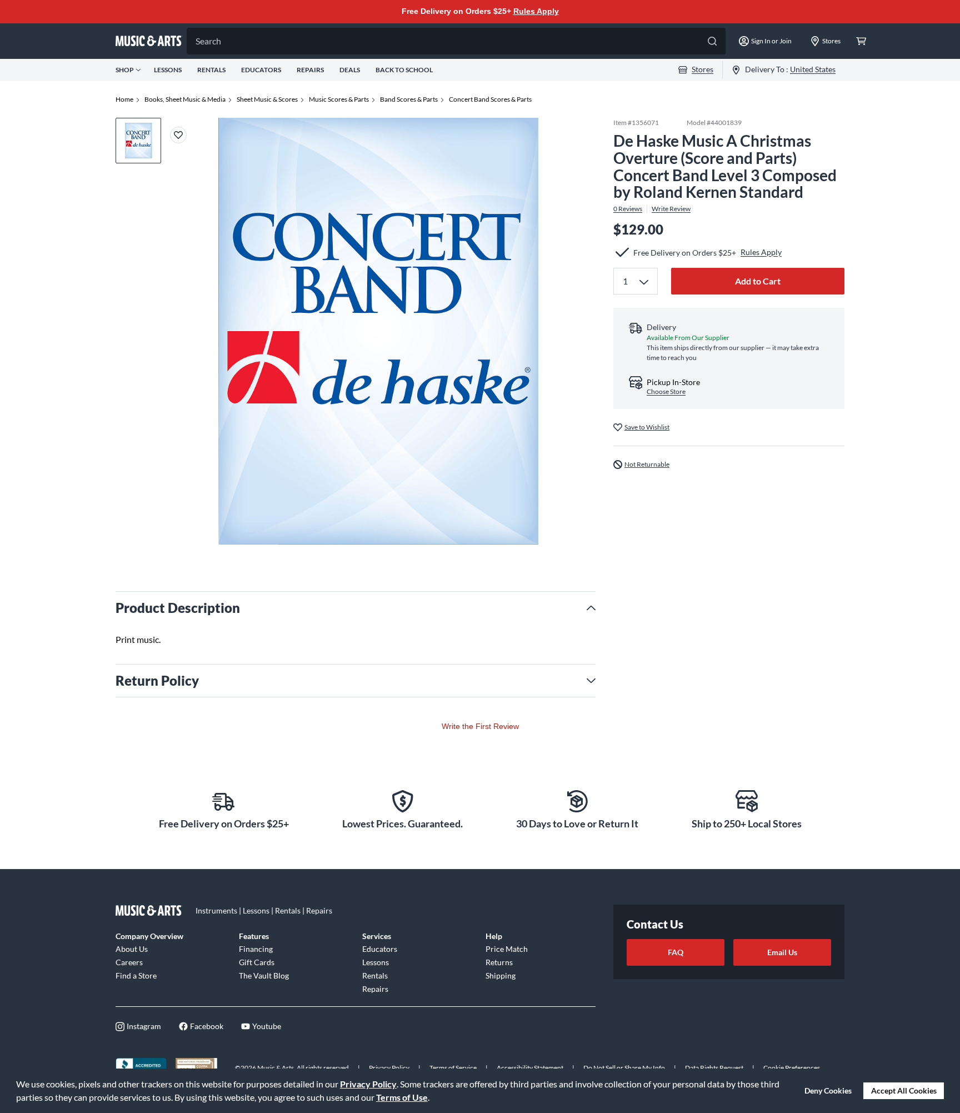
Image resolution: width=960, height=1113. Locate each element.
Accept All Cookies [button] (904, 1090)
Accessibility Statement (530, 1068)
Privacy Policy (368, 1084)
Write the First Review (480, 726)
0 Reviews (627, 209)
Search (208, 41)
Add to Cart (758, 281)
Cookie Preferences (791, 1068)
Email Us (782, 952)
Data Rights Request (714, 1068)
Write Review (671, 209)
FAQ (675, 952)
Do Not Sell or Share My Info (624, 1068)
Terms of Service (453, 1068)
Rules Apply (536, 11)
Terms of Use (402, 1097)
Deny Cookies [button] (828, 1090)
